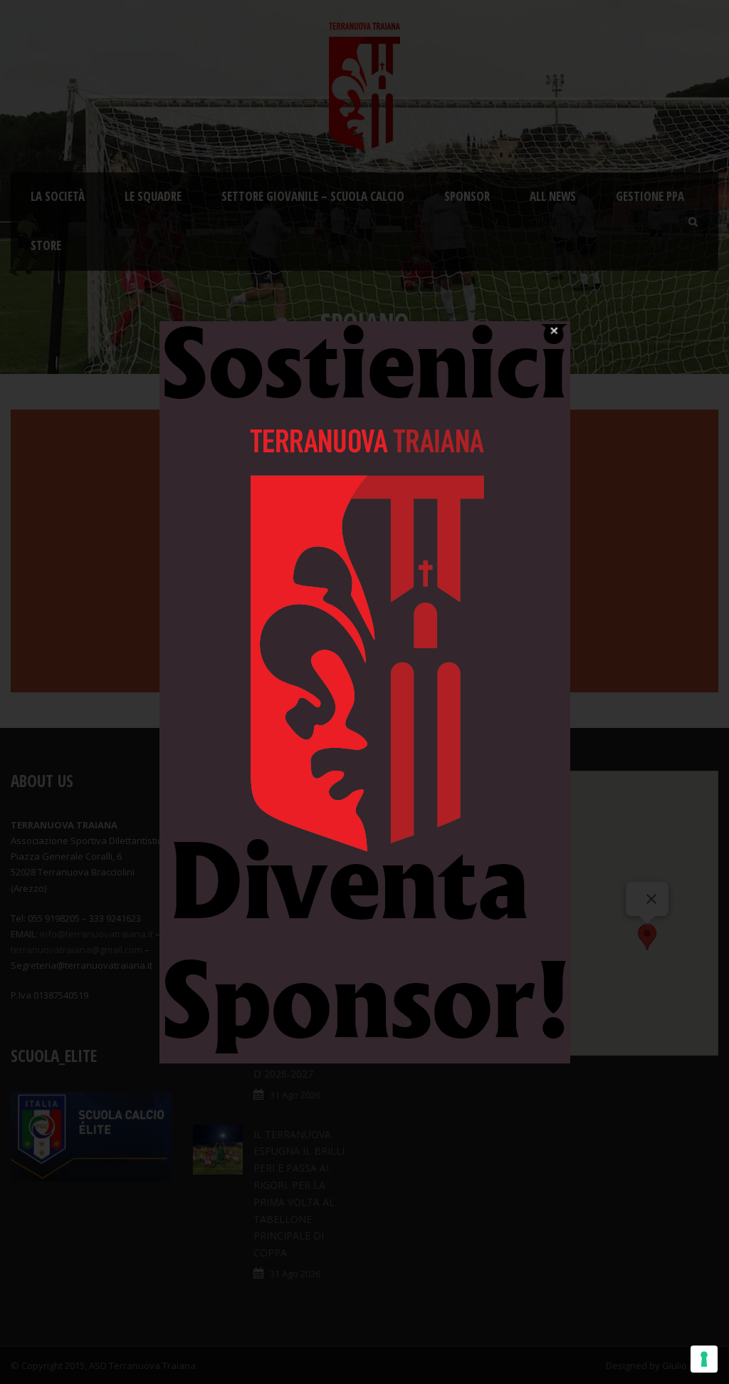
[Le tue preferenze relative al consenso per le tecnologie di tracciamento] (704, 1359)
